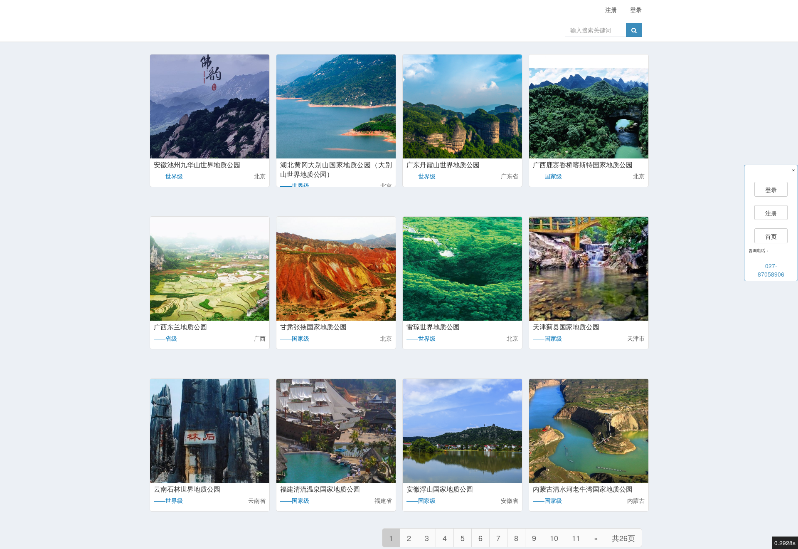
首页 (771, 236)
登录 (636, 9)
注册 (611, 9)
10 (554, 537)
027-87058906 (771, 270)
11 (576, 537)
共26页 (623, 537)
